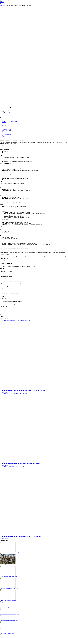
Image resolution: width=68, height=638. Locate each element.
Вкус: (3, 127)
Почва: (3, 131)
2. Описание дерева (5, 123)
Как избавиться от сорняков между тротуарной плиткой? (9, 588)
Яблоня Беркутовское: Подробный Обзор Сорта (9, 121)
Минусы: (3, 136)
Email (1, 304)
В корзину (1, 111)
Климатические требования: (6, 130)
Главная (1, 5)
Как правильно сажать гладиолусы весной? (7, 633)
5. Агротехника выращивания (6, 129)
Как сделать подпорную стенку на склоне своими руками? (9, 552)
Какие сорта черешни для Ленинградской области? (8, 607)
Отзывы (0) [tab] (3, 115)
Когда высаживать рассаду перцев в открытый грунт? (8, 576)
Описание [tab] (3, 114)
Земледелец (2, 2)
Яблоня (4, 5)
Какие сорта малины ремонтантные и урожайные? (8, 600)
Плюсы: (3, 135)
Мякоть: (3, 126)
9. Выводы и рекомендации (6, 138)
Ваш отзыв (2, 313)
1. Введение (4, 122)
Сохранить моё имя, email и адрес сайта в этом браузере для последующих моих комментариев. (16, 314)
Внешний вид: (4, 125)
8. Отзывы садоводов (5, 137)
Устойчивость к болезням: (6, 133)
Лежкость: (3, 128)
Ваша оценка (2, 306)
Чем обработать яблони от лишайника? (6, 564)
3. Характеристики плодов (6, 124)
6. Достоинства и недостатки (6, 134)
